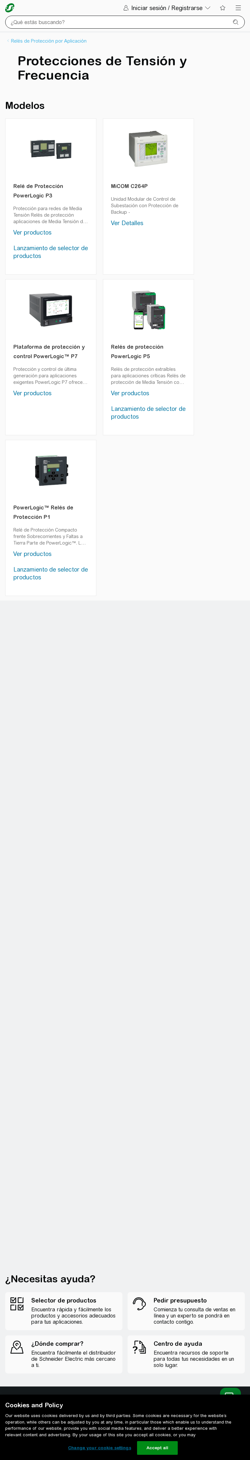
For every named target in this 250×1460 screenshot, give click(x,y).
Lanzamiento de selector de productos (50, 252)
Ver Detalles (127, 223)
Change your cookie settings (99, 1447)
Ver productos (32, 232)
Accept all (157, 1447)
